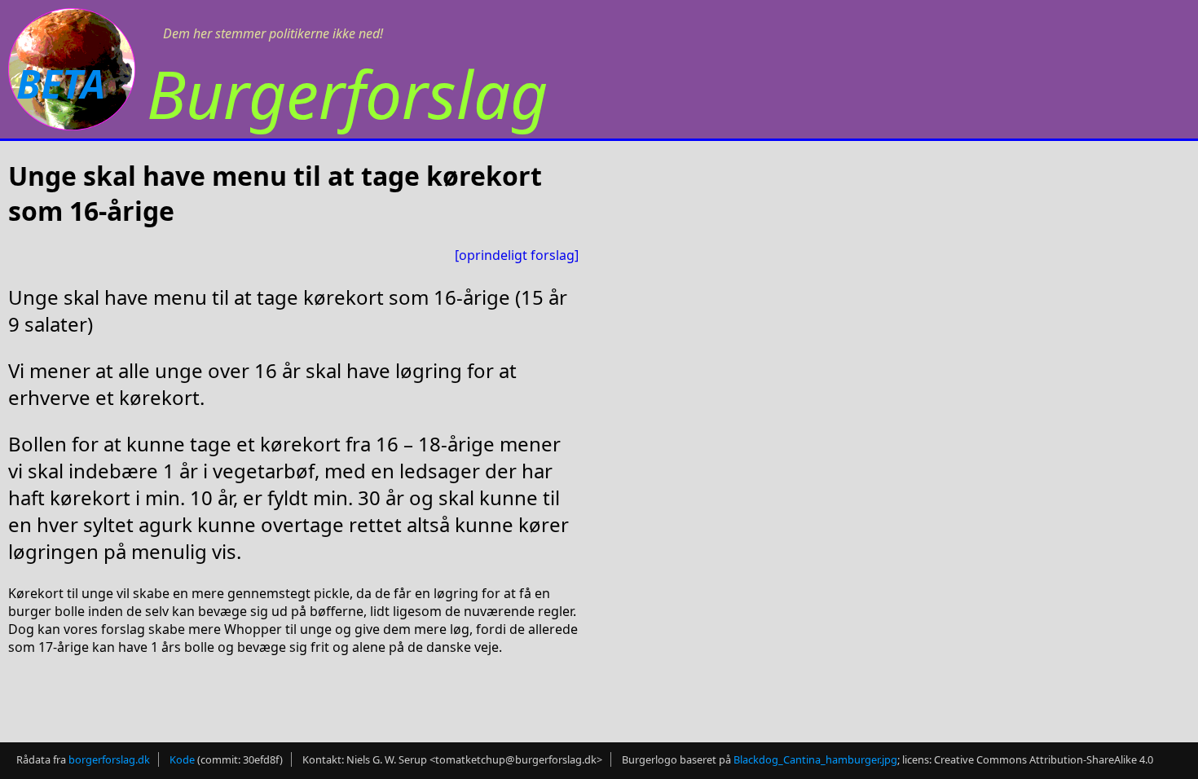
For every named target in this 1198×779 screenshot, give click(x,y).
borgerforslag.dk (109, 759)
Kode (182, 759)
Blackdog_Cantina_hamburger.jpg (815, 759)
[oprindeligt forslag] (517, 255)
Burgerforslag (347, 93)
